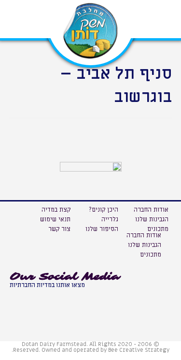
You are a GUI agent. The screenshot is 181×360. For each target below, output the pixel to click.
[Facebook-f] (41, 297)
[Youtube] (19, 297)
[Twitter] (62, 297)
